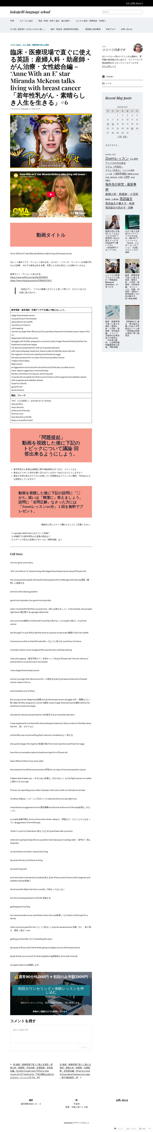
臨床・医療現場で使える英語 (38, 45)
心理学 (127, 177)
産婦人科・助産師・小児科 (121, 194)
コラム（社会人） (113, 170)
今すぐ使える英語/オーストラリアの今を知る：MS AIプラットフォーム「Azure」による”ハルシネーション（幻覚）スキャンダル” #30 (132, 241)
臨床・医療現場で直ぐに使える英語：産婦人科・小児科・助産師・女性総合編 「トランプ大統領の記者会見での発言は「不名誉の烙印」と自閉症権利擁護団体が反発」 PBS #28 (112, 334)
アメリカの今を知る (115, 163)
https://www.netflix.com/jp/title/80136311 (29, 277)
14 (113, 124)
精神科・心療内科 (112, 199)
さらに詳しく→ (109, 66)
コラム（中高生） (114, 166)
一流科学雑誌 (120, 173)
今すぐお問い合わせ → (134, 3)
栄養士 (107, 180)
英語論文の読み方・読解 (119, 207)
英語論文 (126, 199)
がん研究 (134, 159)
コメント (84, 1047)
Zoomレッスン (117, 158)
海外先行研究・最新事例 (120, 186)
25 (132, 128)
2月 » (125, 136)
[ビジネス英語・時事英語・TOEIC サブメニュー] (106, 20)
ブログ (12, 45)
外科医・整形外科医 (111, 177)
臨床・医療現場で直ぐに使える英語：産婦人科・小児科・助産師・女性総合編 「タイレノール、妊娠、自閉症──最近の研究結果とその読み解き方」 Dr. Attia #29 (132, 287)
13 (108, 124)
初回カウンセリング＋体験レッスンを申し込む (51, 990)
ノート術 (108, 174)
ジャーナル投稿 (128, 170)
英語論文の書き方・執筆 (119, 203)
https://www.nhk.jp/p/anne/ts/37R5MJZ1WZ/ (31, 280)
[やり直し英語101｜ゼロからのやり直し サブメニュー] (44, 29)
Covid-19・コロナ (110, 154)
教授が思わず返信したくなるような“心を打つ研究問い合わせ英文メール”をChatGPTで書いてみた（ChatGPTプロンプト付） (112, 240)
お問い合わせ (122, 1100)
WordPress (68, 1123)
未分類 (133, 177)
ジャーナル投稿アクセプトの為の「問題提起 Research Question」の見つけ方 (112, 281)
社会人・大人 (21, 45)
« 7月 (119, 136)
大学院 (120, 177)
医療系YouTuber (133, 174)
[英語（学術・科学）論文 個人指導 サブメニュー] (70, 20)
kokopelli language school (30, 11)
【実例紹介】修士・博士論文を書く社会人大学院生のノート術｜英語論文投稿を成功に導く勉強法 (132, 328)
